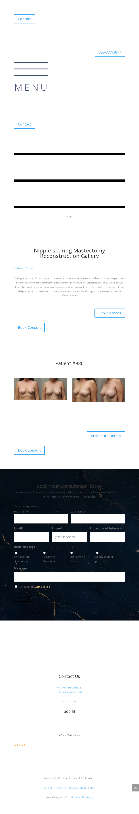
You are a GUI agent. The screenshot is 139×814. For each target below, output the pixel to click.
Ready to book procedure (104, 559)
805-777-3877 (110, 52)
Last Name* (78, 511)
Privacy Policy (60, 787)
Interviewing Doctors (77, 559)
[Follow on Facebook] (24, 32)
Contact (24, 18)
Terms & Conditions (78, 787)
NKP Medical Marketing (82, 797)
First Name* (21, 511)
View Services (109, 313)
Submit (24, 597)
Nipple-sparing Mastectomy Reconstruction (69, 253)
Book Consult (29, 327)
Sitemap (48, 787)
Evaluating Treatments (49, 559)
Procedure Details (106, 435)
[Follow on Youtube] (38, 32)
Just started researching (21, 559)
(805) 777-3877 (69, 701)
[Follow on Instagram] (17, 32)
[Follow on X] (31, 32)
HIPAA (92, 787)
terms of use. (42, 586)
